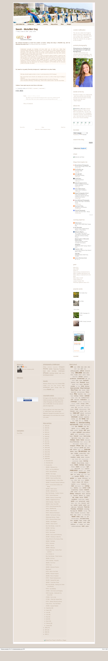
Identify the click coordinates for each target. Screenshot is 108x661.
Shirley (72, 493)
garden (83, 428)
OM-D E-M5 (77, 468)
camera (72, 397)
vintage (84, 520)
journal (81, 447)
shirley (25, 367)
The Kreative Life (79, 169)
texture (51, 375)
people (88, 470)
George (81, 430)
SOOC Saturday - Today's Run (53, 502)
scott (88, 487)
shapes (88, 491)
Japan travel (76, 447)
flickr (62, 24)
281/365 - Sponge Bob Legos (52, 580)
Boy (75, 394)
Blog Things (74, 390)
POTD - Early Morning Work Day (53, 506)
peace (85, 470)
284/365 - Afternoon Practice (52, 567)
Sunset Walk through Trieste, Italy (83, 166)
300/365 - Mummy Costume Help (53, 497)
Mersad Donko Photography (82, 165)
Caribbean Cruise (85, 397)
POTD (45, 369)
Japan (86, 445)
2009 (46, 458)
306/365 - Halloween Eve (51, 467)
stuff (88, 503)
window (81, 524)
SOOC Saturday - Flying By (52, 560)
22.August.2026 (78, 170)
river (88, 484)
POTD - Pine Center (50, 532)
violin (89, 520)
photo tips (76, 472)
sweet (84, 505)
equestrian (86, 417)
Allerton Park (75, 376)
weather (80, 522)
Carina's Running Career (81, 258)
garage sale (78, 428)
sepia (80, 491)
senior (75, 491)
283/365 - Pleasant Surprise (52, 573)
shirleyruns (78, 493)
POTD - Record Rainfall (51, 471)
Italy (63, 383)
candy (76, 397)
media (78, 457)
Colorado (60, 383)
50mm (72, 374)
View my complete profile (28, 369)
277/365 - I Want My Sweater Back (54, 599)
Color (89, 409)
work (83, 526)
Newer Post (22, 127)
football (81, 424)
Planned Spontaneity (80, 210)
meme (82, 457)
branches (80, 394)
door (88, 415)
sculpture (81, 489)
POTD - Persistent (50, 543)
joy (85, 447)
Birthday (87, 386)
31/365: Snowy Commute (85, 321)
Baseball (82, 382)
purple (79, 478)
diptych (82, 415)
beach (52, 387)
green (72, 434)
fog (77, 422)
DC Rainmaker (78, 227)
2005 (46, 634)
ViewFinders (78, 178)
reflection (86, 482)
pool (73, 476)
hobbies (87, 438)
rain (79, 480)
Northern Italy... (77, 343)
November (48, 462)
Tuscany (59, 385)
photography (82, 472)
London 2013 (82, 453)
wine (85, 524)
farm (87, 418)
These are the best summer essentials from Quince (81, 242)
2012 (46, 452)
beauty (73, 384)
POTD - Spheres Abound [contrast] (54, 601)
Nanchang (87, 464)
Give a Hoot (76, 309)
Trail (82, 514)
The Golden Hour (83, 293)
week (84, 522)
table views (62, 373)
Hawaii (80, 436)
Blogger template (5, 649)
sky (73, 497)
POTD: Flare (49, 565)
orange (82, 468)
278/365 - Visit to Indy (51, 597)
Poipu (85, 474)
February (48, 623)
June (47, 614)
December (48, 460)
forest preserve (87, 424)
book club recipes (81, 392)
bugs (72, 395)
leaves (72, 451)
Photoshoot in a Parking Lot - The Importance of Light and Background (82, 50)
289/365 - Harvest (50, 545)
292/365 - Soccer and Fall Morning (54, 534)
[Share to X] (19, 91)
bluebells (83, 390)
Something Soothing (79, 175)
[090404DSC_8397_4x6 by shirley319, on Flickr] (79, 108)
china (60, 387)
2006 (46, 632)
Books (87, 392)
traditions (79, 514)
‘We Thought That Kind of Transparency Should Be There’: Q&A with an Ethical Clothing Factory (82, 235)
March (47, 621)
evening (73, 418)
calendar (86, 396)
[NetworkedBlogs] (27, 398)
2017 (46, 441)
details (78, 415)
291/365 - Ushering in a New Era (53, 536)
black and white (74, 388)
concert (81, 411)
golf (71, 432)
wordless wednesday (76, 526)
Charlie (78, 403)
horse (82, 440)
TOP (107, 649)
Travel (38, 24)
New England (82, 466)
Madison (82, 455)
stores (72, 503)
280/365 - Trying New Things (52, 582)
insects (86, 443)
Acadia (76, 374)
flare (82, 420)
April (47, 619)
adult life (84, 374)
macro (77, 455)
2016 (46, 443)
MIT (80, 459)
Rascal (73, 482)
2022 (46, 430)
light (89, 451)
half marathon (82, 434)
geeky (30, 31)
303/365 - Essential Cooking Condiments (55, 482)
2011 (46, 454)
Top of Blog (19, 433)
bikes (79, 386)
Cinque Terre (54, 383)
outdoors (87, 468)
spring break (82, 501)
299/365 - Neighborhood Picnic (53, 499)
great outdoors (86, 432)
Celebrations (83, 399)
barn (78, 382)
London (44, 385)
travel (49, 389)
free (76, 426)
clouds (76, 409)
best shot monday (49, 371)
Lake (82, 449)
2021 (46, 432)
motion (86, 463)
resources (78, 484)
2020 (46, 434)
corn (85, 411)
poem (82, 474)
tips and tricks (83, 512)
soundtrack (74, 499)
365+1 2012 (86, 372)
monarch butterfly (85, 459)
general (76, 430)
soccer (81, 497)
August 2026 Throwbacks (81, 190)
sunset (80, 505)
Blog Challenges (85, 388)
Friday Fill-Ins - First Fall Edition (53, 603)
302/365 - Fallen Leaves (51, 488)
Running (45, 24)
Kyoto (79, 449)
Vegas (63, 385)
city (64, 387)
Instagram (62, 367)
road (72, 486)
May (47, 616)
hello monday (86, 436)
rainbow (82, 480)
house (81, 441)
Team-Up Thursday (59, 369)
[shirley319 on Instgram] (90, 125)
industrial (81, 443)
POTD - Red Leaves (50, 530)
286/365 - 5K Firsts (50, 558)
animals (81, 376)
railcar (75, 480)
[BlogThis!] (18, 91)
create (89, 411)
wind (77, 524)
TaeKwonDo (80, 507)
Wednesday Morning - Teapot (52, 517)
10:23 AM (29, 88)
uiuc (85, 516)
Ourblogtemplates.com (18, 649)
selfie (72, 491)
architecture (46, 387)
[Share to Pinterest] (22, 91)
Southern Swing (81, 499)
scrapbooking (74, 489)
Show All (91, 214)
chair (89, 399)
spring (76, 501)
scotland (45, 389)
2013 (46, 449)
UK (88, 516)
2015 (46, 445)
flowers (72, 422)
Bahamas (45, 383)
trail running (87, 514)
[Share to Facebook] (21, 91)
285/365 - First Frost (50, 562)
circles (72, 407)
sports (72, 501)
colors (77, 411)
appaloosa (86, 376)
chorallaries (78, 405)
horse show (87, 440)
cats (72, 399)
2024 (46, 425)
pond (89, 474)
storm (76, 503)
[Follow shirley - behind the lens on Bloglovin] (80, 149)
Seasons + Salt (78, 249)
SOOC (51, 369)
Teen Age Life (73, 510)
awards (73, 380)
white (88, 522)
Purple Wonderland (79, 179)
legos (76, 451)
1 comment (35, 88)
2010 (46, 456)
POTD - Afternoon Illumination (53, 512)
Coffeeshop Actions (83, 409)
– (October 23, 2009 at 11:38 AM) (33, 96)
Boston (49, 383)
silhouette (75, 495)
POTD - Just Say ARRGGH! (52, 469)
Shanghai (83, 491)
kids (71, 449)
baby (77, 380)
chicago (56, 387)
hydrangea (86, 441)
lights (72, 453)
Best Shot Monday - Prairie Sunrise (54, 556)
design (74, 415)
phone (72, 472)
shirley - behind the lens (30, 6)
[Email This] (16, 91)
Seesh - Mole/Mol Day (27, 29)
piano (88, 472)
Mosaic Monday (80, 463)
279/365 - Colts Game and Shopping (54, 590)
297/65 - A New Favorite (51, 510)
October (48, 465)
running (87, 486)
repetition (73, 484)
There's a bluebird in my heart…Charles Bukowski (82, 185)
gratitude (79, 432)
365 (71, 367)
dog (86, 415)
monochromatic (75, 461)
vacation (76, 520)
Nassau (73, 466)
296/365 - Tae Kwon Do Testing (53, 515)
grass (74, 432)
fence (73, 420)
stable (87, 501)
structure (83, 503)
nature (77, 466)
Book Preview (76, 350)
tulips (82, 516)
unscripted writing (84, 518)
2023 (46, 427)
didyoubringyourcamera (81, 183)
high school (74, 438)
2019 (46, 436)
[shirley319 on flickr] (75, 125)
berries (81, 384)
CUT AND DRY (78, 174)
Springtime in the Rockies (81, 207)
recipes (78, 482)
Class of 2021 (86, 407)
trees (78, 516)
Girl (85, 430)
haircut (76, 434)
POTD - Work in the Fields (52, 571)
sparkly (87, 499)
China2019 (72, 405)
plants (78, 474)
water (75, 522)
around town (80, 378)
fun (88, 426)
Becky (25, 96)
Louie (88, 453)
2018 (46, 438)
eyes (77, 418)
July (47, 612)
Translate (84, 134)
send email (41, 88)
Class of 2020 (80, 407)
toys (75, 514)
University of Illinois (75, 518)
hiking (79, 438)
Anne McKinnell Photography (82, 200)
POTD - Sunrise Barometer (52, 495)
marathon (73, 457)
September (48, 608)
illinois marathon (76, 443)
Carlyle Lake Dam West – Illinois (82, 211)
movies (71, 464)
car (79, 397)
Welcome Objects (79, 231)
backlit (80, 380)
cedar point (76, 399)
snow (76, 497)
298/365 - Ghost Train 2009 (52, 504)
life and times (83, 451)
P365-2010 (74, 470)
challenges (61, 371)
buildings (76, 395)
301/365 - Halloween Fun (51, 491)
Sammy (76, 487)
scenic (80, 487)
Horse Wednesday (74, 441)
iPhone (46, 373)
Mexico (76, 459)
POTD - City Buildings (51, 588)
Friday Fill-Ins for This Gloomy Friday (54, 539)
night (87, 466)
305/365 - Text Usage (51, 473)
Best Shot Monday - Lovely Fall (53, 526)
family (83, 419)
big (76, 386)
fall (80, 418)
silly (84, 495)
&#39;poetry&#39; (75, 371)
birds (82, 386)
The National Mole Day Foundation (37, 44)
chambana (80, 401)
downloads (74, 417)
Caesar (81, 395)
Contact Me (31, 24)
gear (87, 428)
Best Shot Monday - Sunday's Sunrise (54, 493)
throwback (77, 512)
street (79, 503)
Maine (86, 455)
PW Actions (85, 478)
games (73, 428)
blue (80, 390)
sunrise (75, 505)
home (77, 440)
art (86, 378)
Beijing (77, 384)
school (34, 31)
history (83, 438)
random (87, 480)
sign (71, 495)
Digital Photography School (82, 193)
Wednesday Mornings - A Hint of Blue (54, 480)
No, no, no (77, 259)
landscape (87, 449)
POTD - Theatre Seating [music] (53, 578)
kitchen (75, 449)
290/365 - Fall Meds (50, 541)
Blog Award (48, 569)
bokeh (87, 390)
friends (80, 426)
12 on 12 (87, 371)
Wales (72, 522)
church (82, 405)
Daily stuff (76, 413)
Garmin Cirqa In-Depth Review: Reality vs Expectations (82, 229)
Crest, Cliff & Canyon (80, 188)
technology (86, 509)
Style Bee (77, 253)
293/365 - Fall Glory (50, 528)
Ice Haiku (81, 301)
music (76, 465)
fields (77, 420)
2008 (46, 627)
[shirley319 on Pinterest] (83, 125)
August (48, 610)
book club (73, 392)
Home (43, 127)
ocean (72, 468)
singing (88, 495)
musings (81, 464)
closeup (72, 409)
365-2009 (78, 373)
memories (87, 457)
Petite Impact (78, 222)
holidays (72, 440)
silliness (81, 495)
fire (80, 420)
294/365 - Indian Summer (51, 523)
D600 (71, 413)
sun (72, 505)
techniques (46, 375)
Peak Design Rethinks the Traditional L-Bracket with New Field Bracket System (82, 196)
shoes (83, 493)
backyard (85, 380)
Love (74, 455)
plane (75, 474)
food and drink (74, 424)
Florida (86, 420)
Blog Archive (54, 24)
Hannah (76, 436)
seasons (86, 489)
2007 (46, 629)
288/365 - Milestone (50, 547)
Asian (89, 378)
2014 (46, 447)
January (48, 625)
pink (72, 474)
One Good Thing (79, 206)
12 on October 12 (50, 554)
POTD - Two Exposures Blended (53, 476)
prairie (72, 478)
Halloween (88, 434)
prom (76, 478)
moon (80, 461)
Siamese (88, 493)
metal (73, 459)
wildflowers (73, 524)
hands (71, 436)
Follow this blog (28, 400)
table (88, 505)
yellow (87, 526)
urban (53, 389)
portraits (77, 476)
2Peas (44, 367)
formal (73, 426)
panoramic (81, 470)
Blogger (69, 24)
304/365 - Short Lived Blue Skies (53, 478)
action (80, 374)
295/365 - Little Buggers (51, 521)
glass (88, 430)
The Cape (53, 385)
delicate (82, 413)
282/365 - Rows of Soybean (52, 575)
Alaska (88, 374)
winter (88, 524)
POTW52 (86, 476)
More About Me (20, 24)
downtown (81, 417)
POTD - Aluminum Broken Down (53, 519)
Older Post (63, 127)
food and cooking (84, 422)
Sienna (49, 385)
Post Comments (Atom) (45, 129)
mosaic (56, 373)
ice (89, 441)
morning (51, 373)
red (82, 482)
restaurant (83, 484)
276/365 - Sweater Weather (52, 605)
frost (85, 426)
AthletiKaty (77, 244)
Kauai (88, 447)
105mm (82, 371)
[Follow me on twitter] (79, 125)
